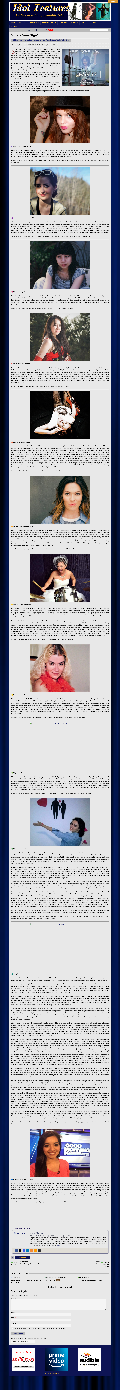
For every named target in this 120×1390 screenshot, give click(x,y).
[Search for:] (99, 30)
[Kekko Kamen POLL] (60, 1278)
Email (13, 1318)
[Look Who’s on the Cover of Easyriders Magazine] (26, 1278)
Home (13, 22)
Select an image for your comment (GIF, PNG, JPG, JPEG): (29, 1338)
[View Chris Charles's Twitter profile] (20, 1250)
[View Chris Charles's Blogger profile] (31, 1250)
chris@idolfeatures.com (56, 1236)
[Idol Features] (60, 19)
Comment (14, 1298)
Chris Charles (37, 45)
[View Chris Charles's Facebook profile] (16, 1250)
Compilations (47, 45)
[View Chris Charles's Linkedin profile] (27, 1250)
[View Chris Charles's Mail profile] (39, 1250)
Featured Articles (22, 1257)
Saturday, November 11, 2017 (22, 45)
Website (13, 1323)
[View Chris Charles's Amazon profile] (35, 1250)
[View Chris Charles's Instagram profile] (24, 1250)
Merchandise (15, 26)
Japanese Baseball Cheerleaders (90, 1280)
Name (13, 1312)
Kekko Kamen (52, 1280)
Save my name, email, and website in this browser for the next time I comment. (39, 1328)
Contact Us (95, 22)
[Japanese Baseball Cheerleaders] (93, 1278)
